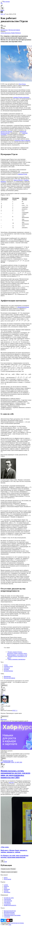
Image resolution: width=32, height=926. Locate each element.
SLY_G (3, 14)
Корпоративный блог (10, 910)
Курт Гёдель (22, 84)
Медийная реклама (9, 912)
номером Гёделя (22, 174)
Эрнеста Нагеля (18, 180)
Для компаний (8, 900)
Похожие (13, 869)
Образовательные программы (12, 915)
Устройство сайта (9, 897)
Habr (9, 924)
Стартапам (7, 916)
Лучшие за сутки (5, 869)
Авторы (6, 890)
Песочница (7, 892)
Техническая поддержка (17, 923)
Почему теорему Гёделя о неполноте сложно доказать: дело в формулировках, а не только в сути (17, 653)
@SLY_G (14, 710)
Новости (6, 886)
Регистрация (7, 879)
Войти (6, 877)
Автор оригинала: (11, 33)
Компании (7, 889)
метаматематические (23, 307)
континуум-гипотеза (6, 131)
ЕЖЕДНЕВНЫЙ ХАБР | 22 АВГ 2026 (11, 762)
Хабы (5, 887)
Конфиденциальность (10, 905)
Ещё (6, 861)
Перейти (3, 758)
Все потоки (6, 1)
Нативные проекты (9, 913)
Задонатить (4, 685)
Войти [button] (2, 10)
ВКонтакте (4, 719)
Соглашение (7, 903)
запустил (11, 782)
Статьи (6, 884)
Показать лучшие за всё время (9, 872)
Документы (7, 902)
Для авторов (7, 899)
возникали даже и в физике (22, 140)
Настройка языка (5, 923)
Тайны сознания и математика (16, 659)
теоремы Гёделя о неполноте (21, 97)
